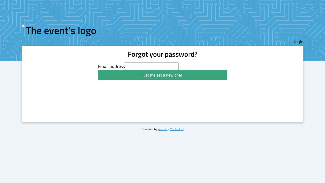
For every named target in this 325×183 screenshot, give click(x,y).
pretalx (163, 129)
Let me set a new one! (162, 75)
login (298, 41)
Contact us (177, 129)
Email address (111, 66)
